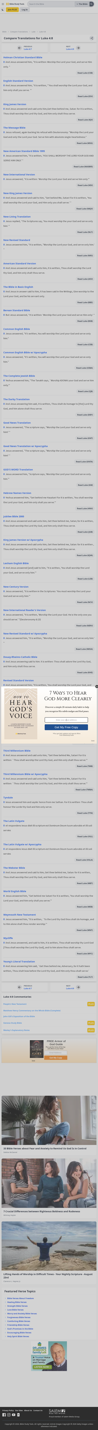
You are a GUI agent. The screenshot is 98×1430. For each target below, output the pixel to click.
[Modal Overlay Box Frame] (49, 715)
